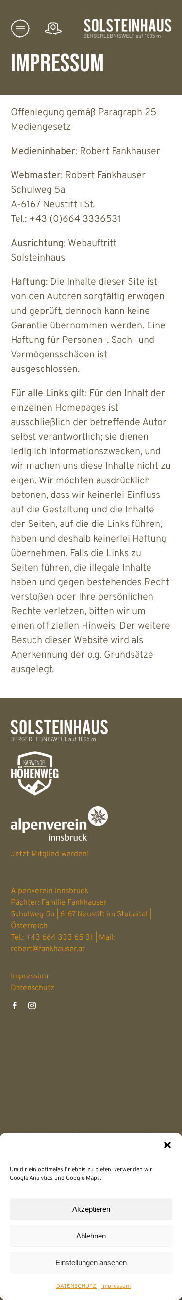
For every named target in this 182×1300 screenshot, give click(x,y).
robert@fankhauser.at (48, 949)
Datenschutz (32, 988)
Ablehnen (91, 1236)
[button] (167, 1145)
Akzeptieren (91, 1209)
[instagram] (32, 1005)
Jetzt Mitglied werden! (50, 854)
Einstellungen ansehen (91, 1262)
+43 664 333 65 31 (59, 938)
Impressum (116, 1286)
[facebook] (14, 1005)
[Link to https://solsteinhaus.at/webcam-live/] (53, 29)
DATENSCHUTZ (76, 1286)
